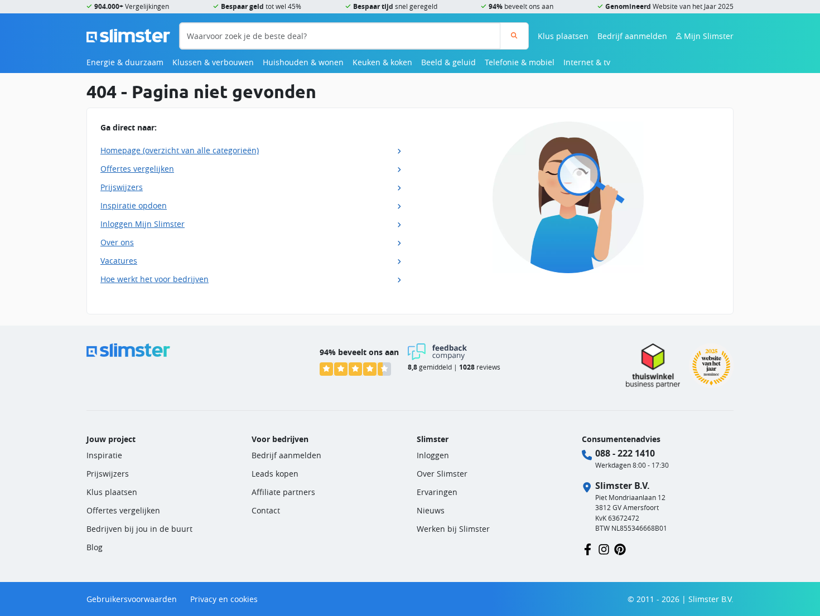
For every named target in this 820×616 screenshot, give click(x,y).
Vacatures (118, 260)
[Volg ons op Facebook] (588, 548)
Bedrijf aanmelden (632, 36)
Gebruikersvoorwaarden (131, 599)
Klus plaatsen (563, 36)
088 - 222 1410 (625, 453)
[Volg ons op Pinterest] (620, 548)
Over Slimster (442, 473)
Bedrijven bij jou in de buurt (139, 528)
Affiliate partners (283, 492)
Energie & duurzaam (124, 62)
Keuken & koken (382, 62)
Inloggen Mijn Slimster (142, 224)
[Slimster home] (128, 35)
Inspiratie (104, 455)
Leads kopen (275, 473)
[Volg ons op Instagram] (604, 548)
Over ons (117, 242)
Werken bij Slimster (453, 528)
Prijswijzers (121, 187)
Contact (266, 510)
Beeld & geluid (448, 62)
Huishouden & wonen (303, 62)
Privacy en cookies (224, 599)
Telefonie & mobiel (519, 62)
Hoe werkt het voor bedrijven (154, 279)
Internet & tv (586, 62)
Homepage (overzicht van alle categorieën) (179, 150)
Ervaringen (437, 492)
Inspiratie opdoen (133, 205)
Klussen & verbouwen (213, 62)
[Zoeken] (514, 36)
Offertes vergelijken (137, 168)
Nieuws (431, 510)
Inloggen (433, 455)
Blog (94, 547)
